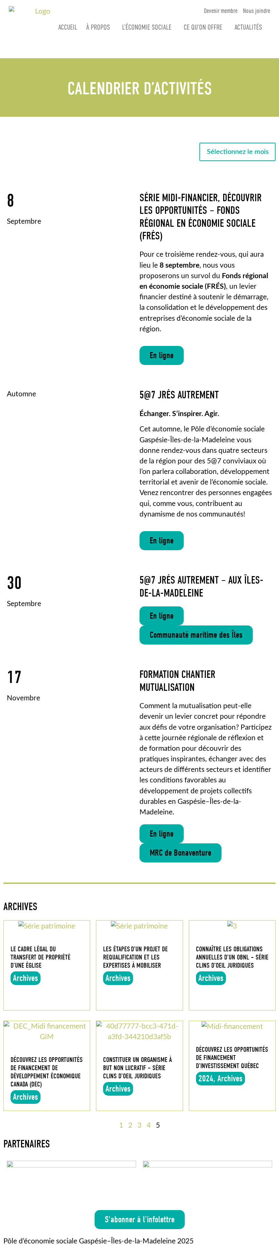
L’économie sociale (146, 27)
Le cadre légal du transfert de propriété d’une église (40, 957)
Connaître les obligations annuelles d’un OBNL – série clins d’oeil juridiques (232, 957)
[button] (162, 355)
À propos (98, 27)
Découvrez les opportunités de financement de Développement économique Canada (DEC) (47, 1072)
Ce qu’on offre (203, 27)
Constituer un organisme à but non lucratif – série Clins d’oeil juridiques (137, 1068)
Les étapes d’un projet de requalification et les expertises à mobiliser (135, 957)
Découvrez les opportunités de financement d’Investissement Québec (232, 1058)
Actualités (248, 27)
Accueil (67, 27)
